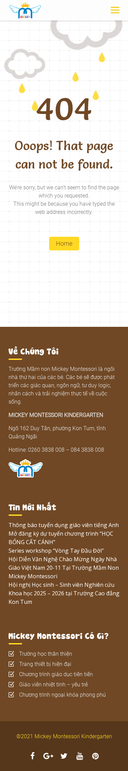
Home (64, 243)
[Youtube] (80, 757)
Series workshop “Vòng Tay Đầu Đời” (56, 550)
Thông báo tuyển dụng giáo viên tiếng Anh (64, 525)
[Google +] (48, 757)
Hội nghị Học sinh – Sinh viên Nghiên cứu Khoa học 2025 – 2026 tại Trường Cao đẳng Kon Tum (64, 593)
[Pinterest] (95, 757)
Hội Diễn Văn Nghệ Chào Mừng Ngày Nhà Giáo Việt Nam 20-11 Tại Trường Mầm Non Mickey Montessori (64, 567)
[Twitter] (64, 757)
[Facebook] (33, 757)
